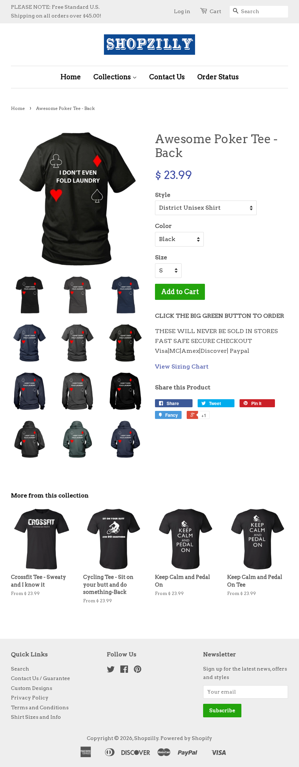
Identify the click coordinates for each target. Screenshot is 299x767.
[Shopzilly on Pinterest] (137, 670)
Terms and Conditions (40, 707)
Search (20, 669)
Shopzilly (146, 738)
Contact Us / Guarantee (40, 678)
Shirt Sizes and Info (36, 717)
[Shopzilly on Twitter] (111, 670)
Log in (182, 11)
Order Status (218, 77)
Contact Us (167, 77)
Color (163, 225)
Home (71, 77)
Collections (112, 77)
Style (162, 194)
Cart (215, 11)
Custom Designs (31, 688)
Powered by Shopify (186, 738)
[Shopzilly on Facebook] (124, 670)
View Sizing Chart (182, 366)
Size (161, 257)
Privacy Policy (29, 698)
